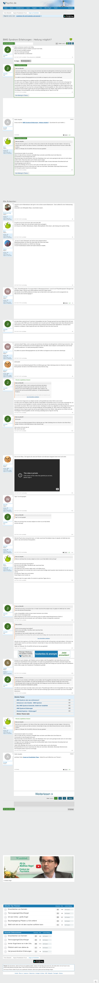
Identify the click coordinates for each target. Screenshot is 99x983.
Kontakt (16, 973)
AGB (46, 973)
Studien (55, 8)
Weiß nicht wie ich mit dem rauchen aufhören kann (25, 924)
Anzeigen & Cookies (40, 973)
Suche (28, 8)
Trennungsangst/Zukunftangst (18, 913)
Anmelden (70, 8)
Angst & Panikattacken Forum (20, 957)
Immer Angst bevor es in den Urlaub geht (22, 943)
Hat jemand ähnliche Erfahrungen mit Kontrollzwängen (27, 951)
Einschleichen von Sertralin (17, 909)
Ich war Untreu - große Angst (18, 917)
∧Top (95, 981)
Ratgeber (34, 8)
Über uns (21, 973)
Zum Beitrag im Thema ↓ (22, 95)
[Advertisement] (44, 444)
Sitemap (61, 973)
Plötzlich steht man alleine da (18, 947)
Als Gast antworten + (9, 43)
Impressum (26, 973)
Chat (40, 8)
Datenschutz (32, 973)
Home (5, 8)
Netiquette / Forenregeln (53, 973)
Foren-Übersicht (7, 957)
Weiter (70, 798)
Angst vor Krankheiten (34, 957)
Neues (11, 8)
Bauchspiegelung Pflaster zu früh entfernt (22, 920)
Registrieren (70, 10)
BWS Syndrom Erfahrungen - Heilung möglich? (27, 39)
